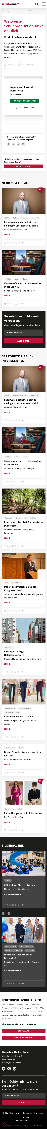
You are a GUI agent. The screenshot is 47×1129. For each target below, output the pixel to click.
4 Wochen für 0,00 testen (24, 101)
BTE (6, 583)
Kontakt (18, 1113)
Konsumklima (10, 708)
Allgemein (9, 11)
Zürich (25, 279)
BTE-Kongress (16, 583)
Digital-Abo (23, 1031)
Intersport (8, 518)
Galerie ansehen (12, 894)
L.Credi (20, 809)
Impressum (38, 1113)
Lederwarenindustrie (20, 218)
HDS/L (7, 218)
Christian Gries (10, 748)
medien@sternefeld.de (11, 1062)
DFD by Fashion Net (26, 946)
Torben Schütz (35, 218)
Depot (21, 748)
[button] (3, 913)
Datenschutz (27, 1113)
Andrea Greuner (10, 946)
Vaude (17, 279)
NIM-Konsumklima (25, 708)
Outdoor (8, 279)
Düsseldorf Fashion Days (13, 950)
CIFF (8, 880)
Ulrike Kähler (30, 950)
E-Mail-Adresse (14, 332)
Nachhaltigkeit (8, 1113)
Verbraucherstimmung (12, 712)
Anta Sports (9, 647)
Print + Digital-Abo (23, 1038)
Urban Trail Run (30, 518)
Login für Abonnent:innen (24, 107)
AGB (27, 1117)
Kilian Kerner (9, 809)
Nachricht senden (23, 166)
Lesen (7, 235)
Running (18, 518)
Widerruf (21, 1117)
